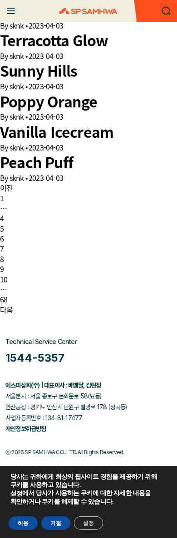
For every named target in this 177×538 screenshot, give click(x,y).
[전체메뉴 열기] (10, 10)
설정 (16, 494)
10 (3, 279)
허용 (23, 523)
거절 (55, 523)
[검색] (166, 10)
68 (3, 299)
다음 (6, 309)
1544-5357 (34, 357)
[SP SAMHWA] (88, 11)
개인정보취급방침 (25, 428)
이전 (6, 187)
